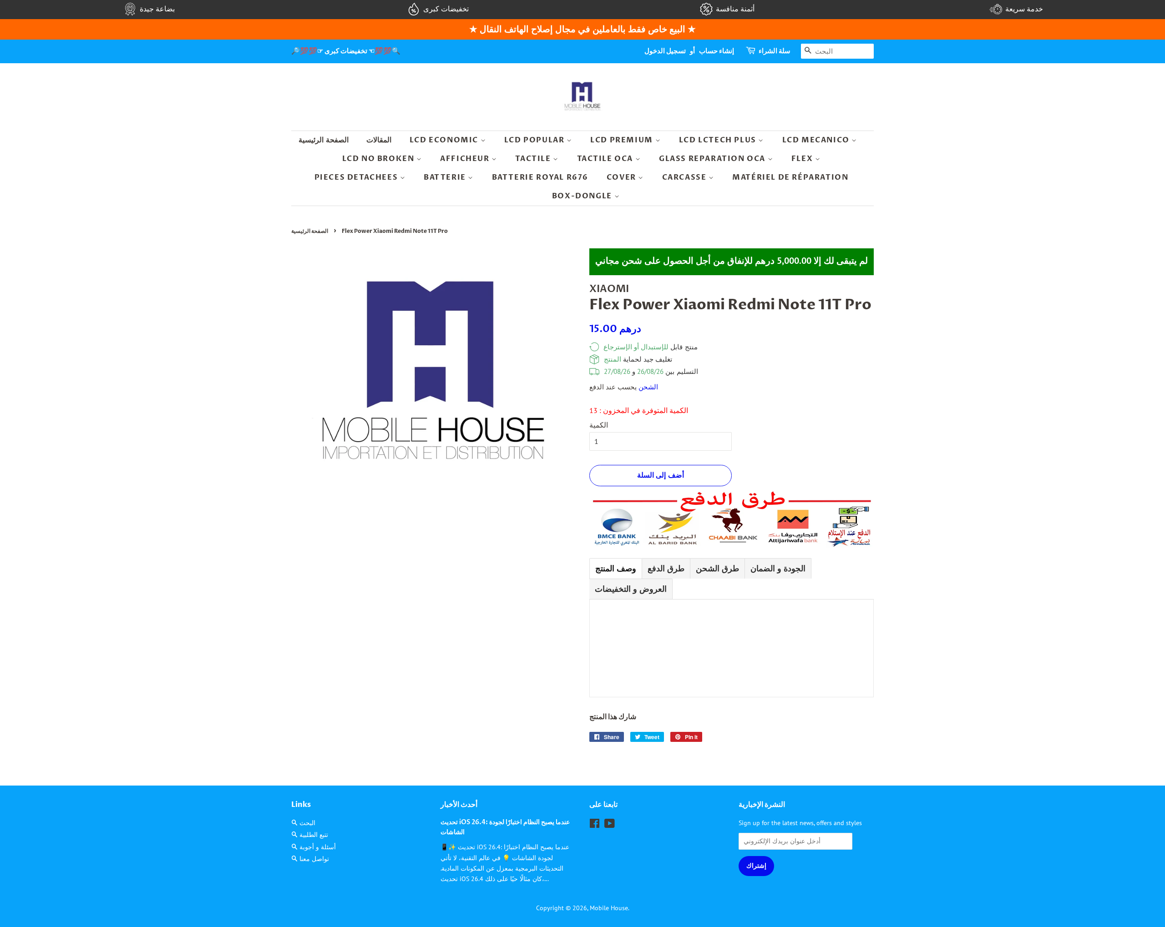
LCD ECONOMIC (445, 140)
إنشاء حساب (716, 50)
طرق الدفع (666, 568)
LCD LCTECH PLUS (719, 140)
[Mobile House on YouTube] (609, 825)
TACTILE (534, 159)
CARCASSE (685, 177)
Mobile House (609, 908)
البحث (307, 823)
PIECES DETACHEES (357, 177)
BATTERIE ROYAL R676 (540, 177)
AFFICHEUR (465, 159)
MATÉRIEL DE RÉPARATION (790, 177)
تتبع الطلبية (313, 835)
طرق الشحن (717, 568)
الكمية (598, 424)
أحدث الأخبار (459, 805)
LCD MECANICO (817, 140)
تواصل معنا (314, 859)
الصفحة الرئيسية (324, 140)
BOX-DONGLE (583, 196)
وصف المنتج (615, 568)
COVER (622, 177)
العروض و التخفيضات (631, 589)
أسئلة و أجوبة (317, 847)
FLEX (803, 159)
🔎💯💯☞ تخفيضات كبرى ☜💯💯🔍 (345, 50)
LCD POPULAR (535, 140)
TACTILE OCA (606, 159)
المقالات (378, 140)
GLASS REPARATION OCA (713, 159)
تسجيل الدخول (665, 50)
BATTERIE (446, 177)
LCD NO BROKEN (379, 159)
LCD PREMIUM (622, 140)
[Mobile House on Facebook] (594, 825)
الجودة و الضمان (777, 568)
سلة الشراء (774, 50)
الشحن (648, 387)
